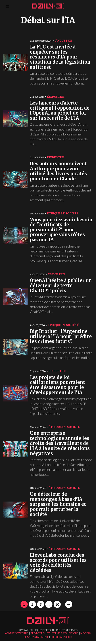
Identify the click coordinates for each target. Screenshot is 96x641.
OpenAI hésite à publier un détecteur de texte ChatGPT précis (61, 285)
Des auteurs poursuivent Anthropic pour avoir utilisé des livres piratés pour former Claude (58, 171)
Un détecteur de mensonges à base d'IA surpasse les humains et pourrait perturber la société (58, 504)
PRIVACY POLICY (40, 633)
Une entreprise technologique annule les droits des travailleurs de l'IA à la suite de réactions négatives (60, 443)
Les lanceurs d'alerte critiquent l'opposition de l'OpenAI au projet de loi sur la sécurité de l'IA (60, 111)
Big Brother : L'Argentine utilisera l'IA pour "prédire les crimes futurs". (61, 336)
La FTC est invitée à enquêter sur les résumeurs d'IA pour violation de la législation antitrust (60, 57)
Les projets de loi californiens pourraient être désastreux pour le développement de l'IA (57, 385)
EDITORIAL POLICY (61, 636)
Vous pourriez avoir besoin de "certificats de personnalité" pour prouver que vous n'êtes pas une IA (61, 229)
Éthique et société (62, 213)
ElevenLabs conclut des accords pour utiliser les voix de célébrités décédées (58, 563)
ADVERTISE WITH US (16, 633)
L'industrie (63, 40)
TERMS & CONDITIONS (65, 633)
